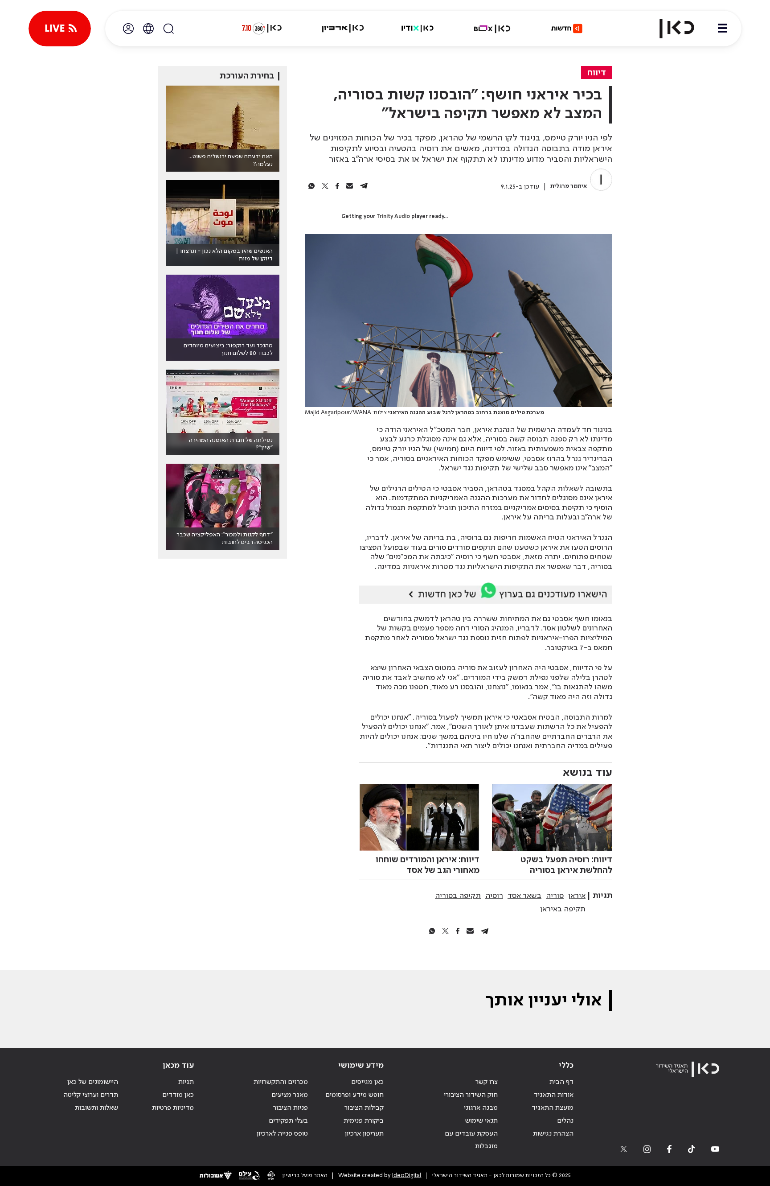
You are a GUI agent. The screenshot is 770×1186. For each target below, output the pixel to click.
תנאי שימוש (481, 1120)
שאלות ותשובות (96, 1108)
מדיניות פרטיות (173, 1108)
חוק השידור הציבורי (471, 1095)
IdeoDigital (406, 1175)
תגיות (186, 1082)
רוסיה (494, 896)
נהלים (565, 1120)
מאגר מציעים (289, 1095)
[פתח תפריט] (722, 28)
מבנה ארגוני (481, 1108)
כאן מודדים (178, 1095)
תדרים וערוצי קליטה (90, 1095)
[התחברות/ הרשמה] (128, 28)
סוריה (555, 896)
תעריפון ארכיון (364, 1133)
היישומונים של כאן (92, 1082)
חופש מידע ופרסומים (354, 1095)
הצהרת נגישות (553, 1133)
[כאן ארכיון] (342, 28)
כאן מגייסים (367, 1082)
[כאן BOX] (492, 28)
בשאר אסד (524, 896)
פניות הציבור (290, 1108)
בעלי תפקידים (288, 1120)
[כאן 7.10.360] (261, 28)
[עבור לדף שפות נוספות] (148, 28)
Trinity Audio (393, 216)
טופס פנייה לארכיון (282, 1133)
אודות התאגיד (553, 1095)
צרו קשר (486, 1082)
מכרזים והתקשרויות (281, 1082)
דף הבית (561, 1082)
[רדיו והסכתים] (417, 28)
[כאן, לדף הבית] (669, 28)
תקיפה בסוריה (458, 896)
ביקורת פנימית (364, 1120)
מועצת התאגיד (552, 1108)
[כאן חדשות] (567, 28)
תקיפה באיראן (563, 909)
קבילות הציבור (364, 1108)
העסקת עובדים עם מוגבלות (471, 1140)
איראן (577, 896)
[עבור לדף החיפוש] (168, 28)
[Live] (60, 28)
